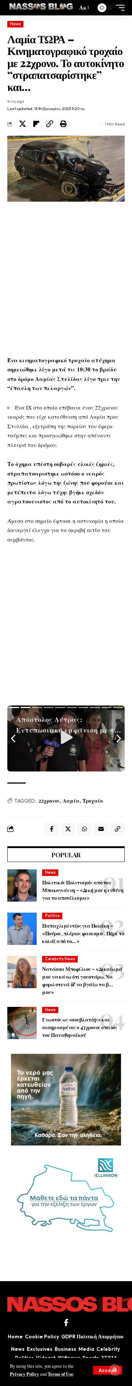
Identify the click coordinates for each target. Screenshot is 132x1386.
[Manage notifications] (115, 1370)
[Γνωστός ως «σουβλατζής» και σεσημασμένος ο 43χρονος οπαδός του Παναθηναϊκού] (22, 1023)
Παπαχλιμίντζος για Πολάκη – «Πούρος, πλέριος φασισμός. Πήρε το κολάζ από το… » (83, 933)
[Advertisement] (66, 279)
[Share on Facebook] (51, 829)
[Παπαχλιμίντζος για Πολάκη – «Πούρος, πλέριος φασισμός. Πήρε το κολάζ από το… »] (22, 929)
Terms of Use (60, 1374)
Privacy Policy (24, 1374)
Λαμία (71, 800)
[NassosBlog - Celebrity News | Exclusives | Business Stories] (41, 7)
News (15, 23)
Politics (52, 915)
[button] (107, 1370)
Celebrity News (60, 958)
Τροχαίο (92, 800)
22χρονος (49, 800)
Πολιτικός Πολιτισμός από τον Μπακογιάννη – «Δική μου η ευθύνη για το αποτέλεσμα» (82, 890)
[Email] (101, 829)
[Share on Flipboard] (36, 124)
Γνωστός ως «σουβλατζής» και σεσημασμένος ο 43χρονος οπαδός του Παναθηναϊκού (79, 1027)
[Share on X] (22, 124)
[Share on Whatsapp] (84, 829)
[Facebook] (66, 1322)
